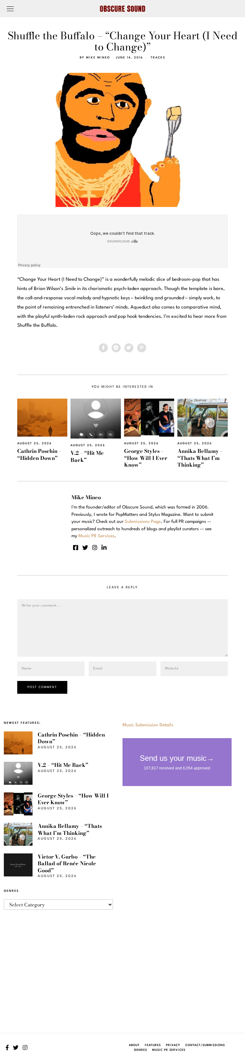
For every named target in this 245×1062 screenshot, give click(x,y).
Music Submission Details (147, 725)
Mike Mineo (98, 57)
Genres (140, 1050)
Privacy (173, 1045)
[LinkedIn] (104, 547)
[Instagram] (95, 547)
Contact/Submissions (205, 1045)
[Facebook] (103, 347)
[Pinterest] (141, 347)
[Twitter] (128, 347)
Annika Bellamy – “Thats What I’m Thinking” (200, 458)
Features (153, 1045)
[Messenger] (116, 347)
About (134, 1045)
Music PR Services (168, 1050)
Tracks (158, 57)
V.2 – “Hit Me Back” (87, 456)
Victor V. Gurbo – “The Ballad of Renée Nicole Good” (67, 863)
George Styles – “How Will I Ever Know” (145, 458)
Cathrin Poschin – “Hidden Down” (39, 454)
